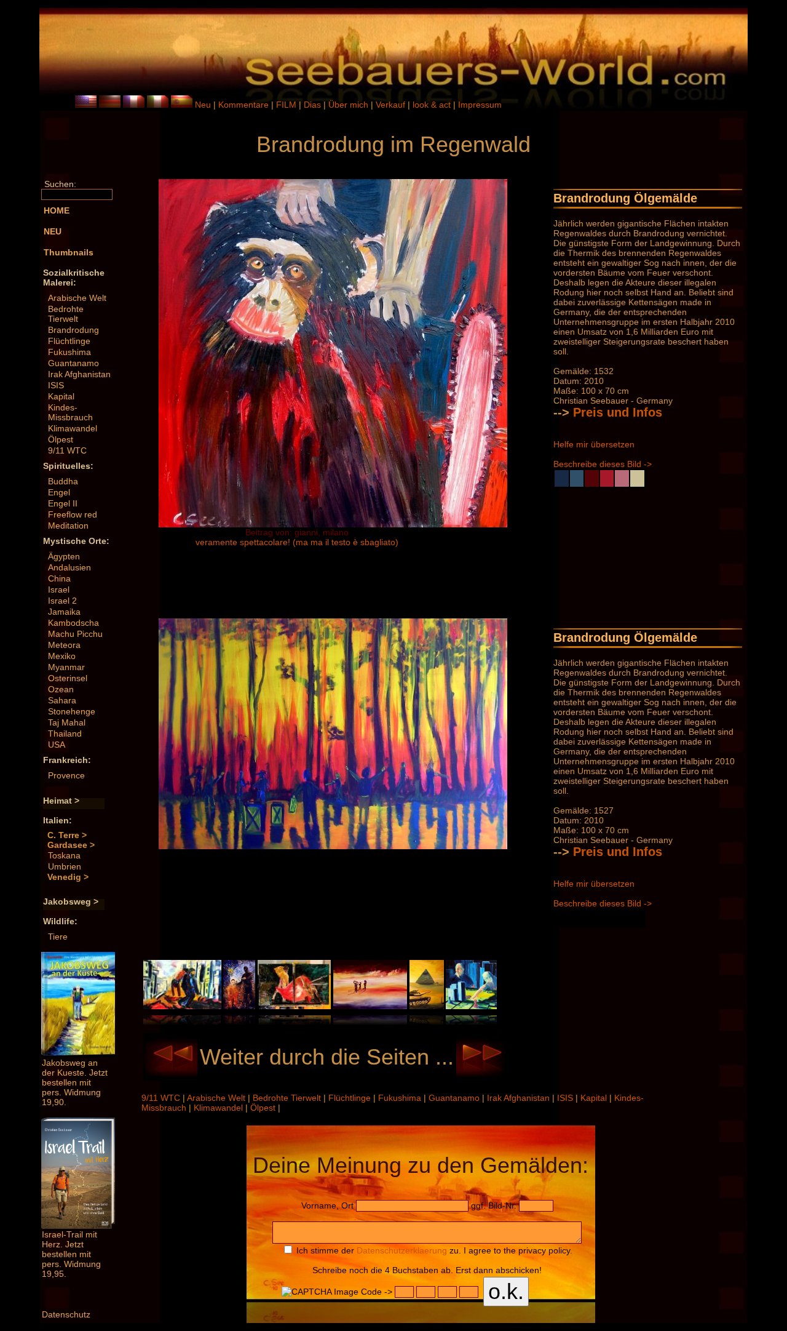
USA (56, 744)
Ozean (61, 689)
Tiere (58, 936)
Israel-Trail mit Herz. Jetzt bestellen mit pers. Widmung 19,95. (71, 1254)
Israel (58, 589)
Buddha (63, 481)
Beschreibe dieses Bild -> (602, 464)
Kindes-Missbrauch (70, 412)
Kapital (61, 396)
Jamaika (64, 612)
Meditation (68, 525)
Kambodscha (73, 623)
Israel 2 (62, 601)
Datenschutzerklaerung (402, 1250)
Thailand (65, 733)
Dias (313, 105)
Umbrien (64, 866)
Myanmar (66, 667)
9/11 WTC (67, 450)
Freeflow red (72, 514)
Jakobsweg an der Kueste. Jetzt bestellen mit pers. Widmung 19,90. (75, 1082)
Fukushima (69, 352)
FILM (287, 105)
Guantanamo (73, 363)
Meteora (64, 645)
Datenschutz (66, 1314)
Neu (203, 105)
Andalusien (69, 567)
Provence (66, 775)
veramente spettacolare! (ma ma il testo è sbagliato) (297, 542)
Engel (59, 492)
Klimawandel (72, 428)
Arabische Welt (77, 298)
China (59, 578)
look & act (433, 105)
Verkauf (392, 105)
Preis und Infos (617, 412)
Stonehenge (71, 711)
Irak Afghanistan (79, 374)
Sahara (62, 700)
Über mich (349, 105)
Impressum (480, 105)
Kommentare (244, 105)
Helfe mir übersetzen (594, 444)
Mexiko (62, 656)
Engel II (62, 503)
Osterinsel (67, 678)
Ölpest (60, 439)
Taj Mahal (66, 722)
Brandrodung (73, 330)
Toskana (64, 855)
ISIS (56, 385)
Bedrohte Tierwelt (66, 314)
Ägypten (64, 556)
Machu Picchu (75, 634)
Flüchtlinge (69, 341)
